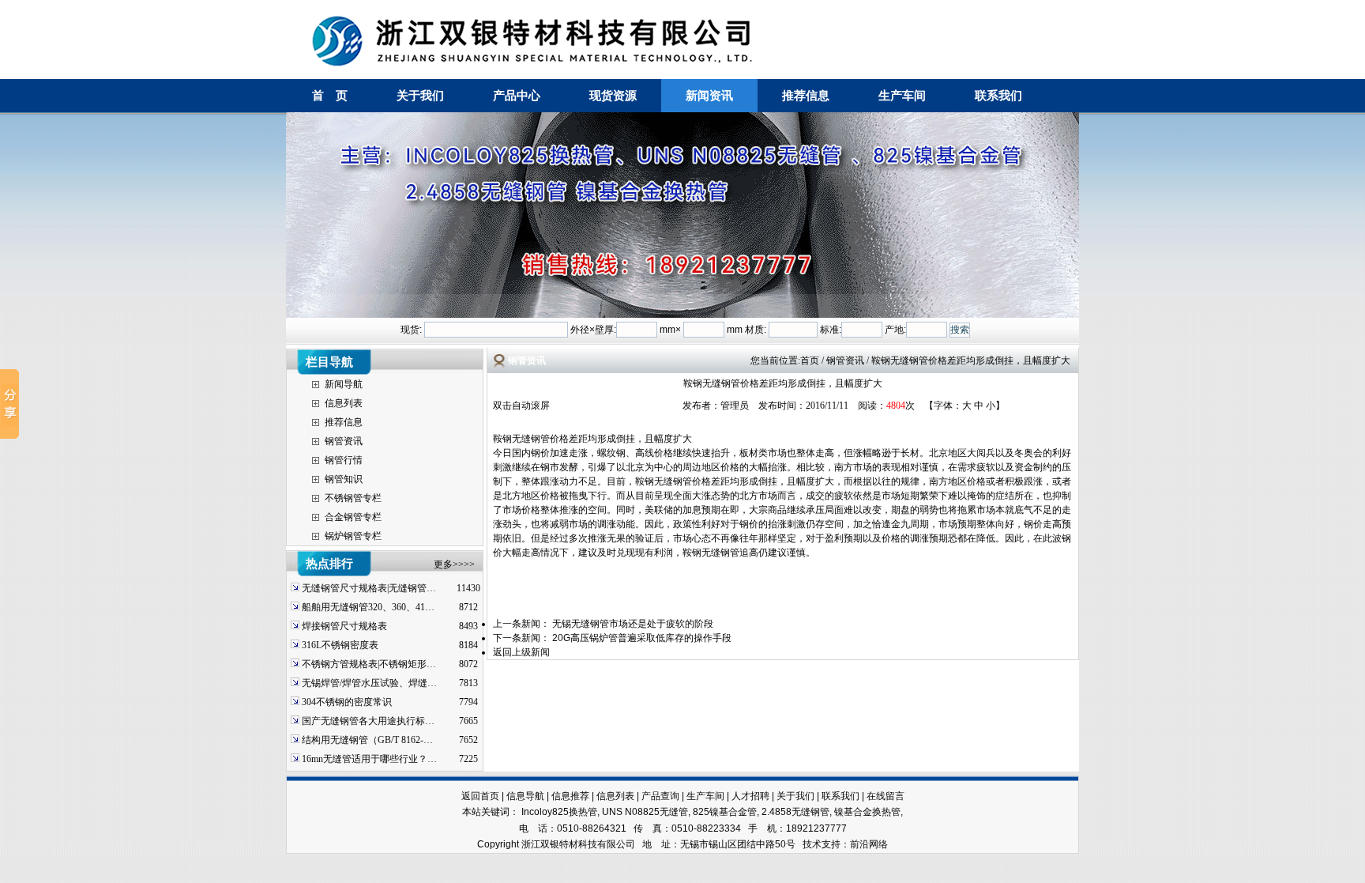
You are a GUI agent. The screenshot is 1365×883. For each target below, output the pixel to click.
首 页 (330, 95)
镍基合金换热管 (867, 811)
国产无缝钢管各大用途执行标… (368, 720)
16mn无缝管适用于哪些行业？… (369, 758)
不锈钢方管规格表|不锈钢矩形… (369, 664)
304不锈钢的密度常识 (347, 702)
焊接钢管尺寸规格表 (344, 626)
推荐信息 (805, 95)
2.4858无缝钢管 (795, 811)
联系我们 (998, 95)
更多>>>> (454, 564)
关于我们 (420, 95)
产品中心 (516, 95)
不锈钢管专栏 (353, 498)
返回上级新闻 (521, 652)
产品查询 (660, 796)
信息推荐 (570, 796)
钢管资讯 (344, 441)
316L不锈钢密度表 (340, 645)
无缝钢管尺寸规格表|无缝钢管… (369, 588)
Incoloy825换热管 (559, 811)
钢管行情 (344, 460)
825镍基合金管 (725, 811)
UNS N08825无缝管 (645, 811)
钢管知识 (344, 479)
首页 (809, 360)
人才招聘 (750, 796)
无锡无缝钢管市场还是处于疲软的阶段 (632, 623)
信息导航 (525, 796)
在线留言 (885, 796)
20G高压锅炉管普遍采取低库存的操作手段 (641, 637)
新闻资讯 (709, 95)
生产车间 (902, 95)
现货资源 (613, 95)
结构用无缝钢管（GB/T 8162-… (367, 739)
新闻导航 (344, 384)
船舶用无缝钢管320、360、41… (368, 607)
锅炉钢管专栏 (353, 535)
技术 (812, 844)
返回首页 (480, 796)
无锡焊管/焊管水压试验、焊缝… (369, 683)
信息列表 (344, 403)
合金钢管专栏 (353, 517)
